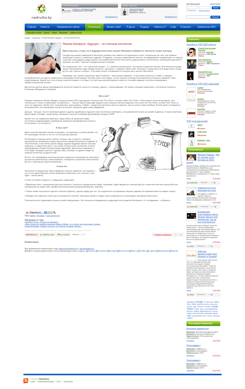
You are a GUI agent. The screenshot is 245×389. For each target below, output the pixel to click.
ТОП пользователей (196, 121)
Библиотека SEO (207, 27)
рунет (215, 313)
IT (205, 302)
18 (212, 294)
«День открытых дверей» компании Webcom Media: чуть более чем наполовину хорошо (62, 224)
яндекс (190, 318)
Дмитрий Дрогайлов (136, 9)
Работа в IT (160, 27)
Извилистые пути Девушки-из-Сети (207, 189)
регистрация (215, 4)
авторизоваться (87, 248)
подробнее (190, 340)
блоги (197, 309)
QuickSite (201, 109)
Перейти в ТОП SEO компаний (202, 84)
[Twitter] (48, 212)
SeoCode (210, 52)
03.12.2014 (216, 355)
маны (196, 311)
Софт (173, 27)
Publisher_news (48, 234)
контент (190, 311)
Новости (45, 27)
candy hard (201, 132)
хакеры (209, 316)
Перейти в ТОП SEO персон (201, 44)
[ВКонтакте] (45, 212)
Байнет (33, 216)
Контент (47, 32)
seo (194, 306)
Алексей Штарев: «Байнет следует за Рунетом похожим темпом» (53, 226)
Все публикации (64, 234)
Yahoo (189, 304)
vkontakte (207, 306)
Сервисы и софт (76, 32)
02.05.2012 (216, 242)
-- (81, 234)
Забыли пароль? (204, 10)
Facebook (191, 302)
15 (212, 246)
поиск (189, 313)
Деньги (54, 32)
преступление (198, 313)
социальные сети (199, 316)
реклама (208, 313)
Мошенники (63, 32)
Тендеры (144, 27)
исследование (211, 309)
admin (199, 125)
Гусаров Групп (212, 74)
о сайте (32, 381)
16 (214, 182)
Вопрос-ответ (114, 27)
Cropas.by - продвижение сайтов (84, 9)
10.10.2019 (216, 340)
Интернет (41, 216)
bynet (194, 304)
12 (215, 206)
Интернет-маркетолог (197, 328)
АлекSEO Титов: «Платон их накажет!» (41, 222)
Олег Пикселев (204, 60)
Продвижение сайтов (68, 27)
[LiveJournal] (54, 212)
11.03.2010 (216, 178)
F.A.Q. (59, 381)
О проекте (185, 27)
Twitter (216, 302)
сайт (189, 315)
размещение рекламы (46, 381)
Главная (31, 27)
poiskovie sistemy (203, 304)
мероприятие (205, 311)
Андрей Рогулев (205, 72)
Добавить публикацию (163, 234)
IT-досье (130, 27)
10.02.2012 (216, 290)
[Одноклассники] (51, 212)
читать (188, 178)
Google (199, 302)
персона (215, 311)
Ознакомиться (111, 17)
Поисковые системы (34, 32)
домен (202, 309)
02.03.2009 (216, 202)
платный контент (53, 216)
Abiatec (209, 62)
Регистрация (68, 381)
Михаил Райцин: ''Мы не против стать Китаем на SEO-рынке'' (203, 159)
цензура (216, 316)
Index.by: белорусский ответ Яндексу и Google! (207, 254)
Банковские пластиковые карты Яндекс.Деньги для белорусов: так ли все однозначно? (208, 217)
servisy (200, 306)
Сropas (200, 88)
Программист (193, 345)
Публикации (36, 38)
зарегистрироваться (68, 248)
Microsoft (210, 302)
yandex (215, 306)
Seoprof (200, 99)
